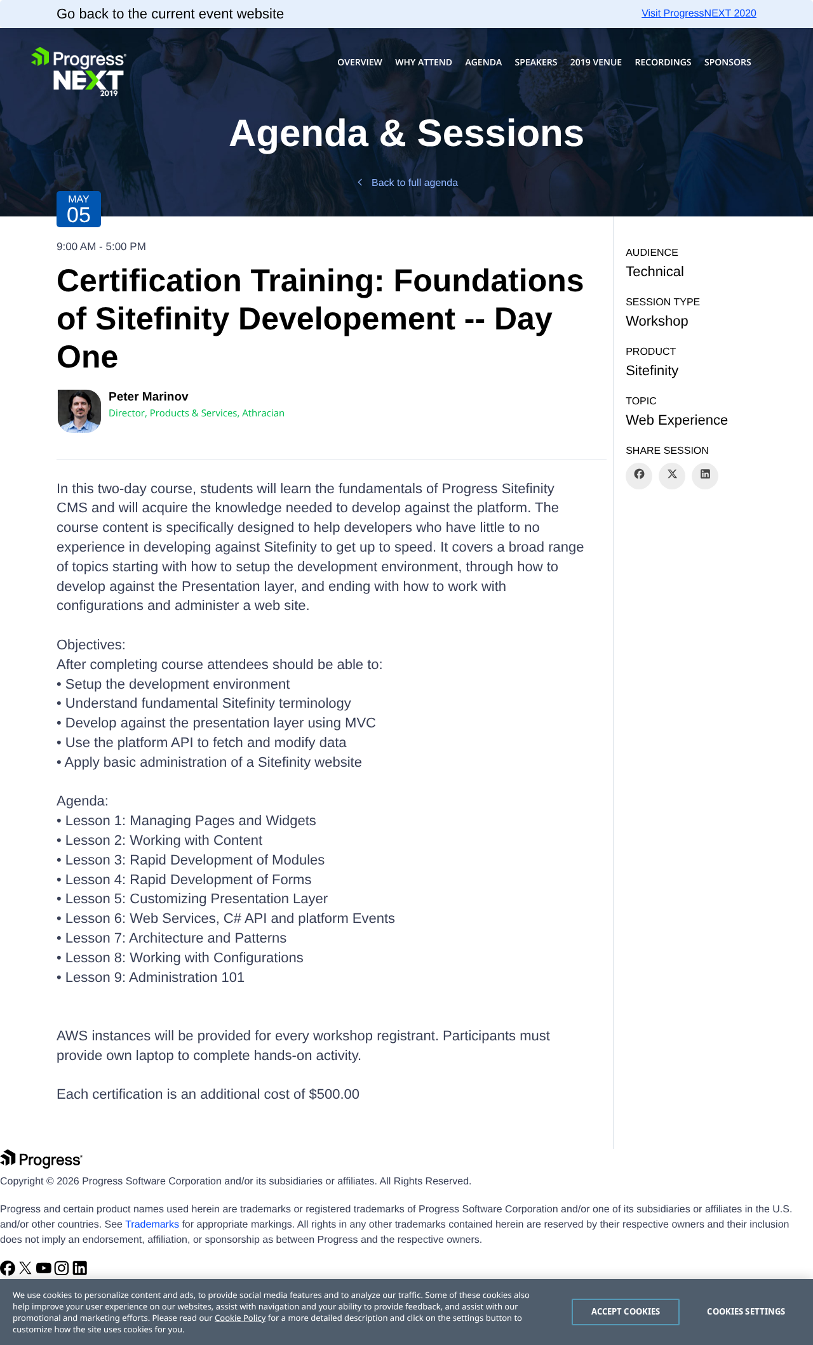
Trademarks (152, 1224)
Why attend (423, 62)
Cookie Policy (240, 1317)
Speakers (536, 62)
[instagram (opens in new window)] (63, 1273)
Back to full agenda (415, 183)
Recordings (663, 62)
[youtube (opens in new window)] (45, 1273)
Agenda (483, 62)
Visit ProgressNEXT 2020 (699, 13)
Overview (359, 62)
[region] (406, 1312)
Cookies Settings (746, 1311)
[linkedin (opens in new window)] (80, 1273)
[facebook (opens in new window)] (9, 1273)
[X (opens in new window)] (27, 1273)
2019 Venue (596, 62)
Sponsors (727, 62)
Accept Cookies (626, 1311)
